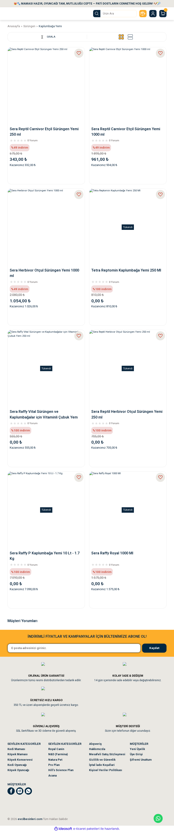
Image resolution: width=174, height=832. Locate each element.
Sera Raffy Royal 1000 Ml (112, 553)
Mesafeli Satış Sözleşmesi (107, 754)
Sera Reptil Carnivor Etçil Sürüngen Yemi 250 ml (44, 132)
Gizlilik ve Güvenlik (102, 759)
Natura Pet (55, 759)
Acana (52, 775)
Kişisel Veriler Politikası (105, 770)
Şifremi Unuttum (141, 759)
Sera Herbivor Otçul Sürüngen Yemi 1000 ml (44, 273)
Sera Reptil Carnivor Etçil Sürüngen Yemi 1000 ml (125, 132)
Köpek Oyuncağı (18, 770)
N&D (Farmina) (58, 754)
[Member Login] (153, 13)
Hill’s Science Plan (60, 770)
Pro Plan (54, 765)
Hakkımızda (97, 749)
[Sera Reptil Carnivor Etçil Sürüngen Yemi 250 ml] (46, 85)
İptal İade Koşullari (102, 765)
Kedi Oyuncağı (17, 765)
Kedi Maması (16, 749)
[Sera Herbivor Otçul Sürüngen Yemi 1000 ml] (46, 227)
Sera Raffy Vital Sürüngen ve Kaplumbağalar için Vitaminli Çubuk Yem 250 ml (44, 414)
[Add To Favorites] (78, 53)
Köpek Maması (17, 754)
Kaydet (154, 648)
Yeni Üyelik (137, 749)
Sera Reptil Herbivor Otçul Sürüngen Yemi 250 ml (126, 414)
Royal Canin (56, 749)
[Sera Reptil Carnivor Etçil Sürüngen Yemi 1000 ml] (127, 85)
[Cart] (163, 13)
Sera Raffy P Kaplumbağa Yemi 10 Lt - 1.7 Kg (45, 556)
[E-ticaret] (86, 829)
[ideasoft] (63, 829)
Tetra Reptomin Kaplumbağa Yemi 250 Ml (126, 270)
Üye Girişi (136, 754)
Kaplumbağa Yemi (50, 26)
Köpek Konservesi (20, 759)
